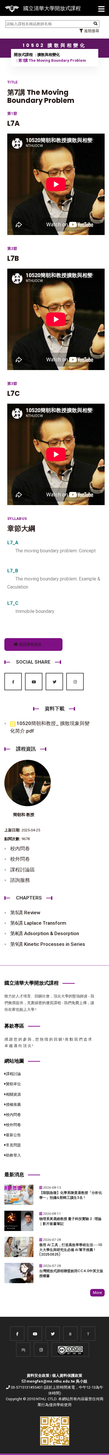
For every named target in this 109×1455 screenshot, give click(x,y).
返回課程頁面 (30, 644)
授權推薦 (13, 1104)
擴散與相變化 (48, 54)
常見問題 (13, 1145)
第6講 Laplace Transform (38, 923)
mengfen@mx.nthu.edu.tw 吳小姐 (56, 1381)
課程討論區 (22, 870)
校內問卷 (20, 848)
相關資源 (13, 1094)
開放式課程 (23, 54)
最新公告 (13, 1135)
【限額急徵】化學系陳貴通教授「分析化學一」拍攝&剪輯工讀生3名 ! (70, 1195)
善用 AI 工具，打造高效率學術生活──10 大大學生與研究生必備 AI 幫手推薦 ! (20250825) (70, 1250)
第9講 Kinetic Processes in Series (47, 944)
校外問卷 (20, 859)
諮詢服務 (20, 880)
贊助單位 (13, 1084)
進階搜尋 (91, 31)
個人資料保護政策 (67, 1375)
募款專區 (14, 1025)
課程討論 (13, 1074)
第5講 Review (25, 912)
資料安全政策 (38, 1375)
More (97, 1292)
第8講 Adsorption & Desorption (44, 933)
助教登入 (13, 1155)
